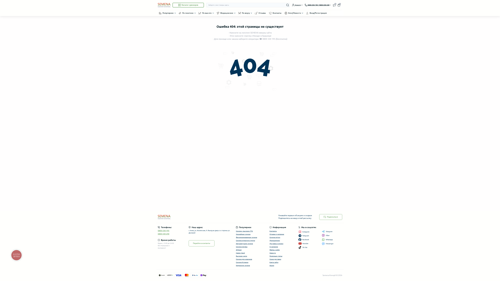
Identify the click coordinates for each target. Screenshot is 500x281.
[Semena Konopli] (203, 217)
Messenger (330, 243)
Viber (328, 235)
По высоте (207, 13)
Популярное (168, 13)
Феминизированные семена (246, 237)
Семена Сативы (241, 247)
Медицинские (226, 13)
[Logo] (164, 5)
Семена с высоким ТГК (244, 231)
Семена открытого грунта (245, 240)
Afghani (239, 250)
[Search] (287, 5)
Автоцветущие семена (244, 243)
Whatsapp (329, 239)
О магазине (274, 247)
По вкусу (246, 13)
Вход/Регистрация (318, 13)
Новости (273, 253)
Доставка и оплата (276, 243)
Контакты (277, 13)
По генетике (188, 13)
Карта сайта (274, 262)
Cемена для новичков (244, 259)
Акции (272, 265)
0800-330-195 (163, 231)
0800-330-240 (163, 234)
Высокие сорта (241, 256)
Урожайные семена (243, 234)
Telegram (329, 231)
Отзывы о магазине (277, 234)
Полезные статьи (276, 256)
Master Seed (240, 253)
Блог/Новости (294, 13)
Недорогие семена (243, 265)
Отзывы (262, 13)
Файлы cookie (275, 250)
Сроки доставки (275, 259)
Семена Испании (242, 262)
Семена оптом (275, 237)
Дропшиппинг (275, 240)
